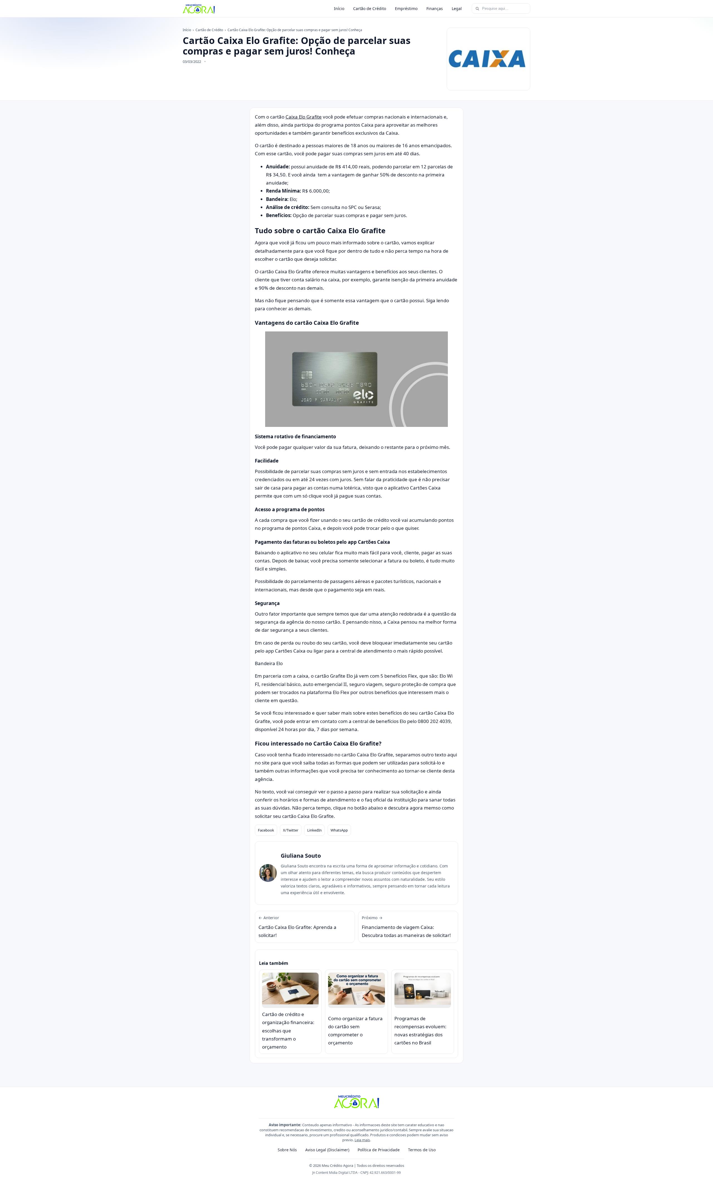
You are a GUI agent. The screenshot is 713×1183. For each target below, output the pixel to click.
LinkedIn (314, 830)
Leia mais (362, 1139)
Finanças (434, 8)
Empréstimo (406, 8)
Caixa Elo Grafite (303, 117)
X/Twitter (290, 830)
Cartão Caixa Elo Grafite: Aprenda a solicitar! (297, 926)
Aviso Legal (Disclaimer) (327, 1149)
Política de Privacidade (379, 1149)
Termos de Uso (422, 1149)
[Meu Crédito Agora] (199, 8)
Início (339, 8)
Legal (457, 8)
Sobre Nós (287, 1149)
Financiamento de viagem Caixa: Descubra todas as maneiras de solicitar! (406, 926)
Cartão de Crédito (369, 8)
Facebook (266, 830)
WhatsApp (339, 830)
